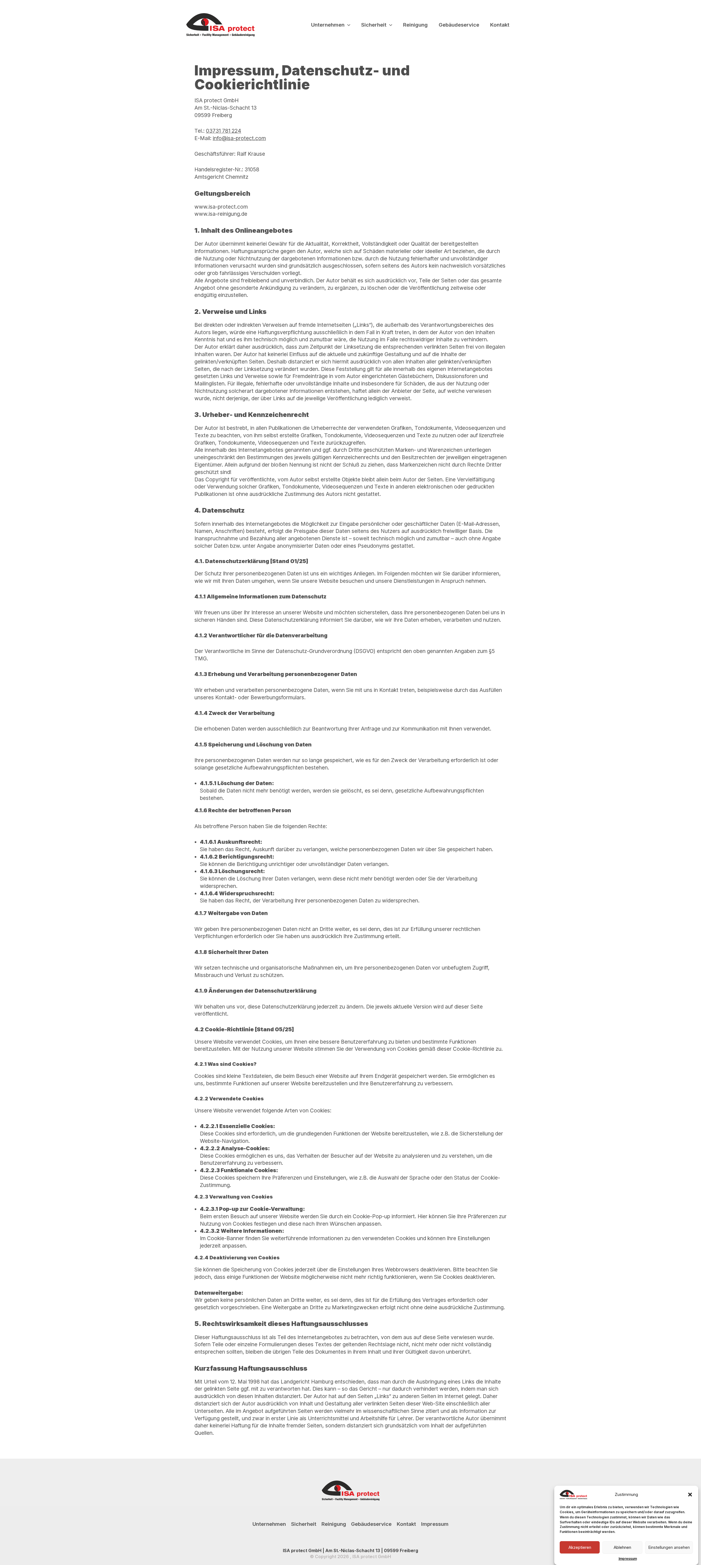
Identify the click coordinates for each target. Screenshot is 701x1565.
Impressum (628, 1558)
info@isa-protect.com (239, 138)
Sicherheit (373, 25)
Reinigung (415, 25)
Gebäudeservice (459, 25)
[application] (347, 25)
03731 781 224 (223, 130)
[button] (690, 1494)
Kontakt (499, 25)
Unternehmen (327, 25)
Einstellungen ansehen (669, 1547)
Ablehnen (622, 1547)
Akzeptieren (579, 1547)
